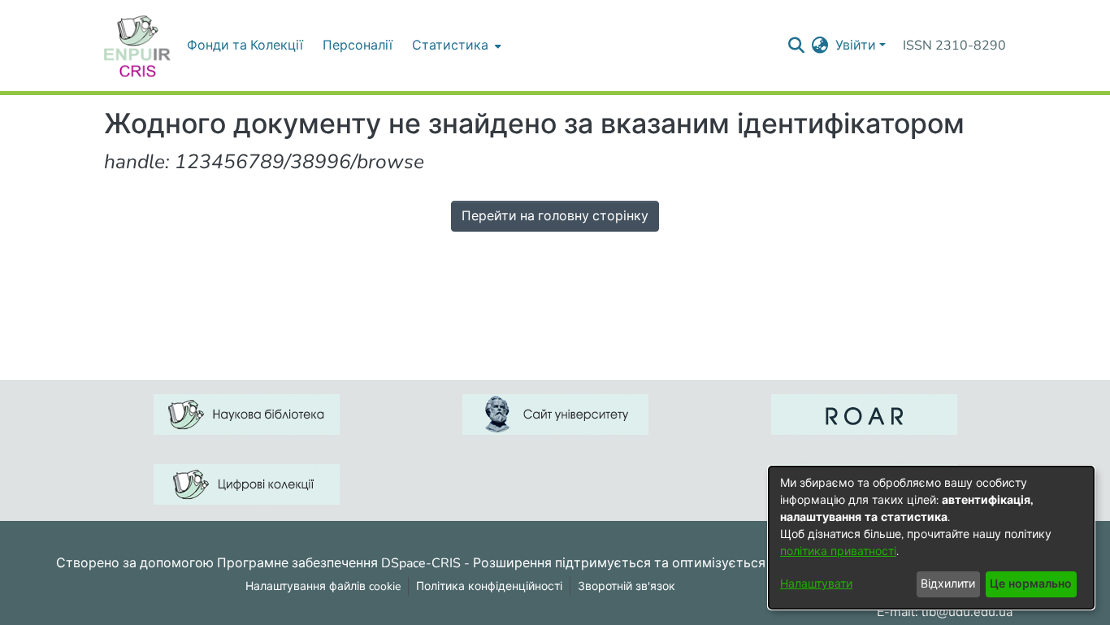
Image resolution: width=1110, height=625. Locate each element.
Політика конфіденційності (489, 586)
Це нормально (1031, 584)
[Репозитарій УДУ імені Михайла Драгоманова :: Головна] (137, 45)
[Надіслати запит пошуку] (797, 45)
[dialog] (931, 538)
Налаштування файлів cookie (323, 586)
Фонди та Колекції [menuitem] (245, 45)
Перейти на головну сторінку (555, 216)
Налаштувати (816, 584)
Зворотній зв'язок (626, 586)
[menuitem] (455, 45)
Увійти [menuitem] (855, 45)
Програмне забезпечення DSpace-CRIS (339, 562)
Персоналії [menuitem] (357, 45)
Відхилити (948, 584)
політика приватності (838, 551)
